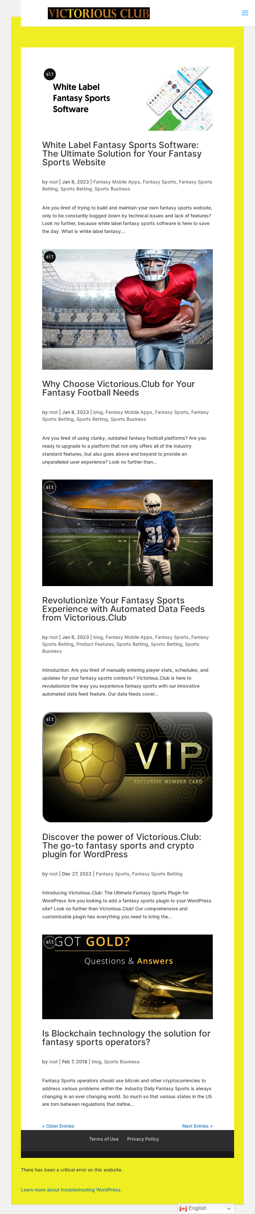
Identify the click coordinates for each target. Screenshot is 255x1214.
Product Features (95, 644)
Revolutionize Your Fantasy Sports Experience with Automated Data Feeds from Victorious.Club (123, 609)
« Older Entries (58, 1126)
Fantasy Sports (159, 182)
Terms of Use (104, 1139)
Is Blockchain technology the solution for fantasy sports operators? (126, 1037)
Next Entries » (197, 1126)
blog (98, 412)
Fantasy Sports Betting (157, 873)
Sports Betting (76, 188)
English (197, 1208)
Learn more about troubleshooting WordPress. (71, 1189)
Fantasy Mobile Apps (116, 182)
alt (50, 74)
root (53, 182)
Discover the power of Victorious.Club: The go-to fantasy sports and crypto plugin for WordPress (121, 845)
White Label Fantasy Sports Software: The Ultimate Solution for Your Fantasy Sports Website (122, 153)
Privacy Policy (143, 1139)
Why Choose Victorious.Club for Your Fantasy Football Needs (118, 388)
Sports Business (112, 188)
